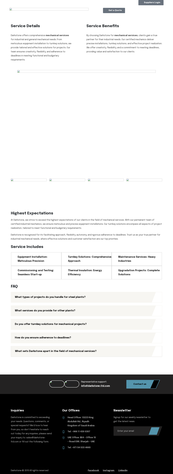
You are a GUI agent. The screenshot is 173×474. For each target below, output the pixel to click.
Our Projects (83, 42)
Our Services (83, 35)
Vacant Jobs (112, 42)
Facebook (93, 470)
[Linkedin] (64, 3)
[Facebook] (78, 3)
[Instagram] (71, 3)
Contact (120, 17)
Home (51, 17)
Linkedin (122, 470)
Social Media (98, 58)
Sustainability (71, 51)
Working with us (113, 35)
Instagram (109, 470)
